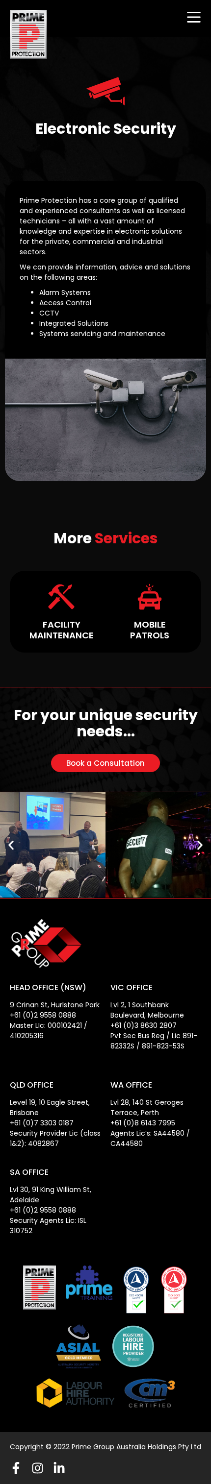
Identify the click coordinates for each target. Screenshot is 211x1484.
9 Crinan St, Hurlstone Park (55, 1005)
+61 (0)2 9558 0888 (43, 1015)
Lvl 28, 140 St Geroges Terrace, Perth (147, 1107)
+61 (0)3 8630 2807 (143, 1025)
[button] (11, 845)
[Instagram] (37, 1468)
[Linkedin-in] (59, 1468)
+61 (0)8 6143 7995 (142, 1123)
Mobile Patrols (149, 629)
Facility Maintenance (61, 629)
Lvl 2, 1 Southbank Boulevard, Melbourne (147, 1010)
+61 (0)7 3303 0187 (42, 1123)
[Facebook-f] (16, 1468)
